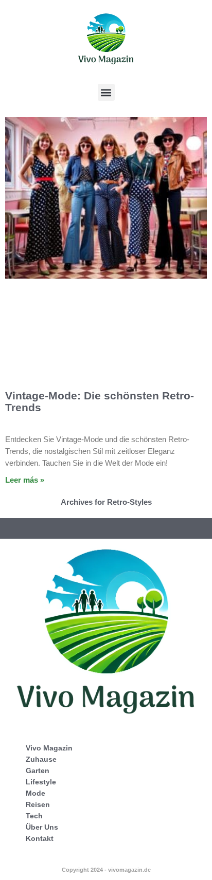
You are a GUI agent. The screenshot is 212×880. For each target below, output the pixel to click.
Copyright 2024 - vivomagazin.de (106, 870)
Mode (35, 793)
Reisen (38, 804)
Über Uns (42, 827)
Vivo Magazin (49, 748)
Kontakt (40, 838)
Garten (37, 770)
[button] (106, 92)
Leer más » (24, 479)
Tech (34, 816)
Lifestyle (41, 782)
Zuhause (41, 759)
